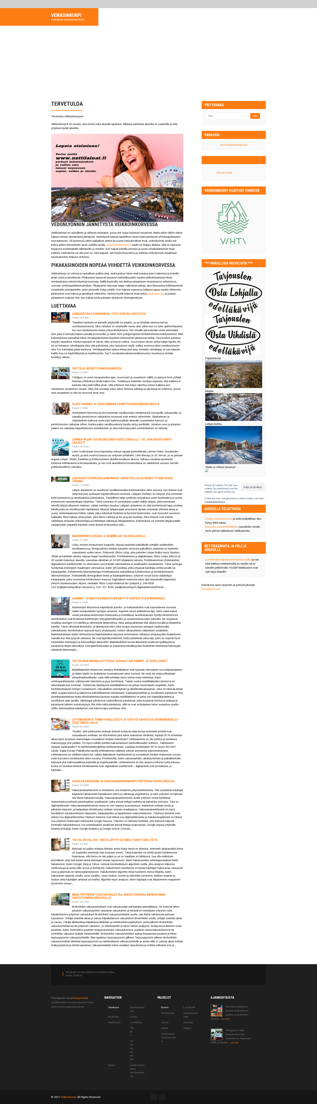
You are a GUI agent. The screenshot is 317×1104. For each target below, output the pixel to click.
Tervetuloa (113, 1007)
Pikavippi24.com (211, 589)
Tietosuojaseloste (132, 1050)
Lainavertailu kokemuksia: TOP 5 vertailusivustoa (109, 314)
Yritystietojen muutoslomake (168, 1037)
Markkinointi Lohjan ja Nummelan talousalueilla (108, 536)
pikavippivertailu (79, 998)
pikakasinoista (155, 293)
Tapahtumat (114, 1022)
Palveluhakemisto (137, 1009)
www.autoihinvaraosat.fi (233, 144)
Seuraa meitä (215, 160)
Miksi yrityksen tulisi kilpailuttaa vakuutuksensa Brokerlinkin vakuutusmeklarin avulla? (118, 896)
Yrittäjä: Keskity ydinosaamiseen (96, 368)
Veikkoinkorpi (68, 1097)
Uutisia (133, 1016)
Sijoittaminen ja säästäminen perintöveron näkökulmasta (115, 404)
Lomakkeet (136, 1022)
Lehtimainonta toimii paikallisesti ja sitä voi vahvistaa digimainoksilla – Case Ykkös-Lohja (125, 721)
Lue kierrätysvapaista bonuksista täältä (228, 559)
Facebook (77, 975)
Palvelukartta (167, 1013)
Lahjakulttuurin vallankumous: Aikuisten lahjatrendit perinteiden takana (122, 479)
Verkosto (188, 1022)
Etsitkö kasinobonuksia (218, 518)
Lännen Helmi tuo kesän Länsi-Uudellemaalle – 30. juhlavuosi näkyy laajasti (122, 441)
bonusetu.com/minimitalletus (221, 526)
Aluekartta (113, 1016)
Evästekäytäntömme (215, 502)
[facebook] (52, 4)
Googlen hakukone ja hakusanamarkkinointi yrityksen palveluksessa (123, 781)
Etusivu (165, 1007)
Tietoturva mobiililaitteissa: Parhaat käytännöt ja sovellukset (120, 661)
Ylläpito (132, 1032)
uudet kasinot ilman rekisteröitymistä (137, 1071)
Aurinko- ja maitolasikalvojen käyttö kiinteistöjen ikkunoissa (118, 598)
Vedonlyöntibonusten (119, 244)
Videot (111, 1065)
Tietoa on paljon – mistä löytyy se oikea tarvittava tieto (114, 840)
